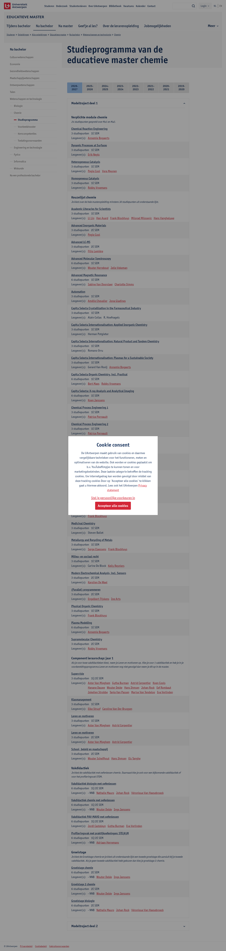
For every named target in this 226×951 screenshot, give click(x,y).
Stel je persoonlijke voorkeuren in (113, 498)
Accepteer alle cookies (113, 506)
